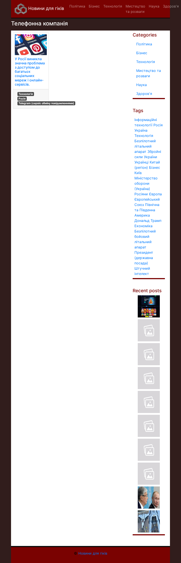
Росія (22, 98)
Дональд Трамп (147, 220)
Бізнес (141, 53)
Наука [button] (154, 6)
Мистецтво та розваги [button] (135, 9)
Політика (144, 44)
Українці (141, 162)
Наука (141, 85)
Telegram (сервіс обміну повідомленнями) (46, 103)
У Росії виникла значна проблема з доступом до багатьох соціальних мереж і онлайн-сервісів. (30, 71)
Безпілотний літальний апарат (145, 146)
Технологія (26, 94)
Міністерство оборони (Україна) (146, 183)
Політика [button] (77, 6)
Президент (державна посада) (143, 257)
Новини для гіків (45, 8)
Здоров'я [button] (171, 6)
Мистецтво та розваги (148, 73)
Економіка (143, 226)
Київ (138, 173)
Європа (155, 194)
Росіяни (141, 194)
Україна (140, 130)
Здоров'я (144, 93)
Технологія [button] (112, 6)
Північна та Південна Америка (146, 209)
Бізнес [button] (94, 6)
